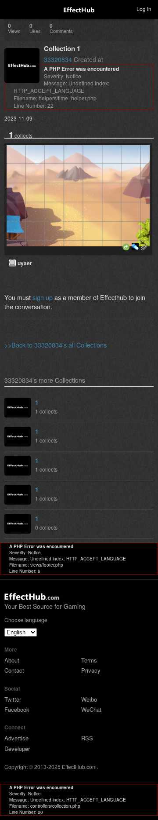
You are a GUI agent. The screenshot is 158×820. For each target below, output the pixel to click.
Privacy (91, 670)
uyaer (25, 263)
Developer (17, 748)
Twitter (12, 699)
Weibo (89, 699)
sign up (42, 297)
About (11, 660)
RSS (87, 738)
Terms (89, 660)
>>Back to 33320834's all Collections (55, 344)
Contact (14, 670)
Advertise (16, 738)
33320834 (58, 59)
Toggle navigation (10, 8)
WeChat (91, 709)
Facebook (16, 709)
